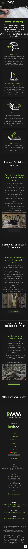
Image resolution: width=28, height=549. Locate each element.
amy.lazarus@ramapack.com (14, 518)
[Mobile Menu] (3, 2)
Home (14, 433)
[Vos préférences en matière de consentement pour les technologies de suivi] (25, 546)
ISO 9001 (14, 458)
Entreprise (13, 436)
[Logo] (10, 3)
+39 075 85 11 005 (15, 476)
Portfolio (14, 446)
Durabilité (14, 443)
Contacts (14, 449)
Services (13, 440)
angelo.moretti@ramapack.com (14, 512)
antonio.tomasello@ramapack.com (14, 504)
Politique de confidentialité (14, 455)
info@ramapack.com (14, 494)
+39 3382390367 (15, 506)
